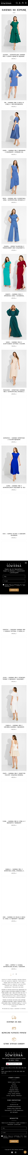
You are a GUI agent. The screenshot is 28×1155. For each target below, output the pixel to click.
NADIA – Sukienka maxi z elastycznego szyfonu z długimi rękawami (14, 344)
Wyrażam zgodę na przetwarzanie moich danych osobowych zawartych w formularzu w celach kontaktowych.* (15, 1137)
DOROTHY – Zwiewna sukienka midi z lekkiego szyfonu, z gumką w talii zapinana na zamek (14, 631)
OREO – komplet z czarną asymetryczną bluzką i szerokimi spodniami (14, 966)
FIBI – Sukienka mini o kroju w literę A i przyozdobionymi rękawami (14, 104)
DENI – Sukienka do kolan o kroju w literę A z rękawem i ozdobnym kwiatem (14, 919)
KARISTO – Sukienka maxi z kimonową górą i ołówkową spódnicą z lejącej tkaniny (14, 296)
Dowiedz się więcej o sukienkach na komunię (14, 1008)
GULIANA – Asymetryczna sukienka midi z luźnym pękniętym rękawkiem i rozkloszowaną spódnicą (14, 56)
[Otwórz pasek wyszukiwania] (17, 3)
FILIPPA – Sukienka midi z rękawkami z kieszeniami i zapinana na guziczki (14, 152)
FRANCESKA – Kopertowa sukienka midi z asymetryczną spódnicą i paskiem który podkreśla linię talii (14, 391)
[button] (26, 563)
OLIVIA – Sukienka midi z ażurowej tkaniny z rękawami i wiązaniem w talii (14, 679)
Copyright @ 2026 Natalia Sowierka (14, 1149)
